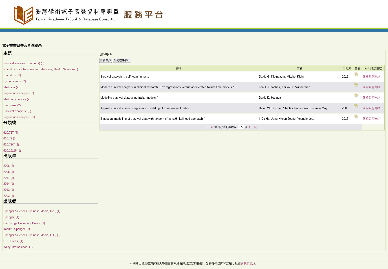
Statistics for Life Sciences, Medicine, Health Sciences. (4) (41, 69)
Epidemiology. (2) (14, 81)
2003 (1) (8, 195)
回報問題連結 (371, 76)
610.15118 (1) (12, 150)
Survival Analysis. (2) (17, 111)
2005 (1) (8, 172)
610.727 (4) (10, 132)
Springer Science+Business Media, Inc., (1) (31, 211)
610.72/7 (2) (11, 144)
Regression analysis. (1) (19, 117)
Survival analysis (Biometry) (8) (23, 63)
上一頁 (209, 127)
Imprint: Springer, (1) (16, 229)
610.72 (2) (9, 138)
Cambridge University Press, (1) (24, 223)
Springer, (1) (11, 217)
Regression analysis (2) (18, 93)
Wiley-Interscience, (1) (18, 247)
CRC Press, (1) (13, 241)
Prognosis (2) (12, 105)
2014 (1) (8, 183)
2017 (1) (8, 178)
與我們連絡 (248, 263)
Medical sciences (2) (16, 99)
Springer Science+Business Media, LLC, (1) (31, 235)
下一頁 (252, 127)
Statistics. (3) (12, 75)
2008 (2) (8, 165)
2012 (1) (8, 189)
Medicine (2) (11, 87)
